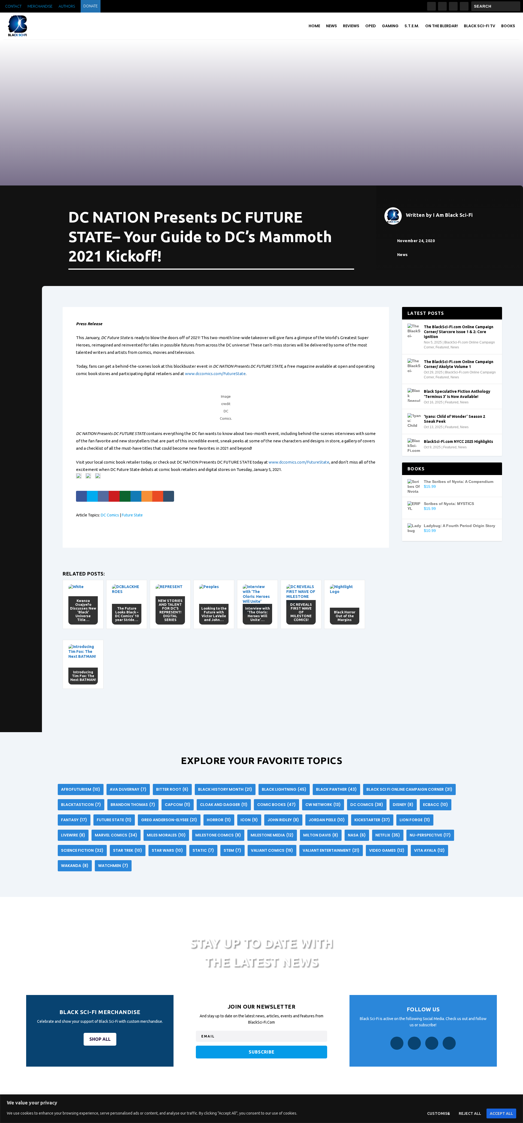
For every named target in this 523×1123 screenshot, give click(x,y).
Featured (442, 347)
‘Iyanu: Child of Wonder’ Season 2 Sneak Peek (454, 419)
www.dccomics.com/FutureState (215, 373)
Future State (132, 515)
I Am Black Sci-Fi (453, 215)
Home (314, 26)
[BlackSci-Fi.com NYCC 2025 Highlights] (414, 445)
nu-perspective (430, 835)
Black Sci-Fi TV (479, 26)
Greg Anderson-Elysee (169, 820)
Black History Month (225, 789)
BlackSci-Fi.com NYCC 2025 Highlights (458, 441)
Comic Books (276, 804)
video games (387, 850)
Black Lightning (284, 789)
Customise (438, 1113)
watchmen (113, 865)
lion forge (415, 820)
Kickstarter (372, 820)
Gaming (390, 26)
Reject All (470, 1113)
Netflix (387, 835)
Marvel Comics (116, 835)
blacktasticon (81, 804)
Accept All (501, 1113)
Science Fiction (82, 850)
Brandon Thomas (133, 804)
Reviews (351, 26)
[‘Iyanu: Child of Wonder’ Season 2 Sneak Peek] (414, 420)
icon (249, 820)
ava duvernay (128, 789)
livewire (73, 835)
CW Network (323, 804)
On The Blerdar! (441, 26)
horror (219, 820)
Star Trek (127, 850)
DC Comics (110, 515)
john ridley (283, 820)
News (331, 26)
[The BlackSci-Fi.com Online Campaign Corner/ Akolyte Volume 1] (414, 365)
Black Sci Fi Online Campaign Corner (409, 789)
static (203, 850)
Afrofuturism (80, 789)
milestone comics (218, 835)
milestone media (272, 835)
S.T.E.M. (412, 26)
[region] (261, 1108)
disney (403, 804)
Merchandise (40, 6)
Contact (13, 6)
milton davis (320, 835)
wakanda (75, 865)
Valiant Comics (272, 850)
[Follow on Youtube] (464, 6)
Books (508, 26)
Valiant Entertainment (331, 850)
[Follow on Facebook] (431, 6)
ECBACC (435, 804)
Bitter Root (172, 789)
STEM (232, 850)
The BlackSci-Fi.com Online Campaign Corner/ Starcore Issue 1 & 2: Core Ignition (458, 332)
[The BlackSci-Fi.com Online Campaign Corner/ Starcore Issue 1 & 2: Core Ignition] (414, 330)
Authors (67, 6)
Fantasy (74, 820)
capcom (177, 804)
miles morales (166, 835)
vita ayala (429, 850)
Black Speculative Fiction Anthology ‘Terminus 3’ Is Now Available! (457, 393)
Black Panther (336, 789)
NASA (357, 835)
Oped (370, 26)
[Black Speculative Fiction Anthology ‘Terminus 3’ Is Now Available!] (414, 395)
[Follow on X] (453, 6)
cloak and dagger (224, 804)
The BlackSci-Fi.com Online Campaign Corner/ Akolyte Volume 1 (458, 364)
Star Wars (167, 850)
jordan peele (327, 820)
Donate (90, 6)
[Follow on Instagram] (442, 6)
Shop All (100, 1039)
